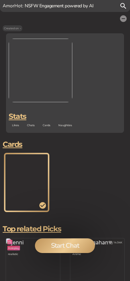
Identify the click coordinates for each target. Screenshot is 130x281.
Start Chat (65, 245)
